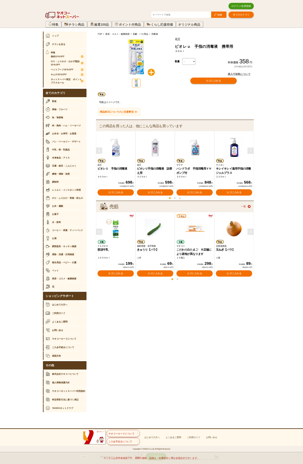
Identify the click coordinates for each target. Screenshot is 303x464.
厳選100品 (101, 24)
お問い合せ (57, 330)
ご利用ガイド (58, 313)
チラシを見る (58, 44)
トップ (55, 35)
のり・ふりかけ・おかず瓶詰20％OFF (65, 63)
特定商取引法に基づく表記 (65, 399)
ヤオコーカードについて (64, 338)
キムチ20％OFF (59, 74)
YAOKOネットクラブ (62, 408)
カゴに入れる (213, 80)
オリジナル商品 (189, 24)
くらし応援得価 (162, 24)
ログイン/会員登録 (241, 6)
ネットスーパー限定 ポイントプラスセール (66, 81)
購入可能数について (239, 74)
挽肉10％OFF (58, 56)
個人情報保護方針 (61, 382)
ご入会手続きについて (63, 347)
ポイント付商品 (130, 24)
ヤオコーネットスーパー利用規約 (68, 391)
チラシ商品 (76, 24)
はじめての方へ (60, 304)
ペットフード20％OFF (62, 69)
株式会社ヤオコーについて (65, 374)
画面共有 (56, 356)
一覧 (243, 206)
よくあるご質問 (60, 321)
